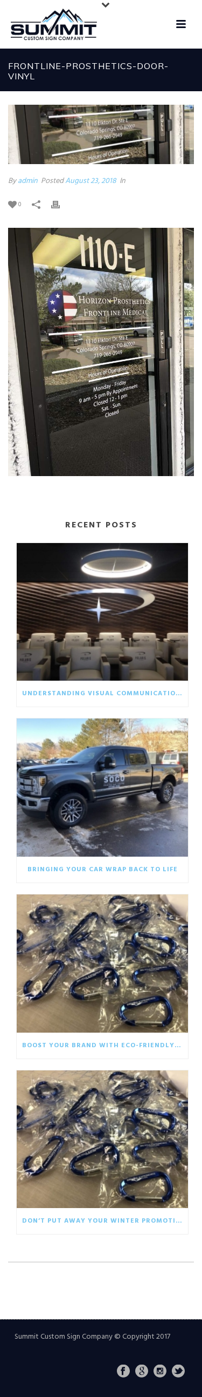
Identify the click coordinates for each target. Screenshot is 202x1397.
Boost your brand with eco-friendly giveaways (105, 1045)
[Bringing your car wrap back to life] (102, 787)
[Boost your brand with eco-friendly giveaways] (102, 963)
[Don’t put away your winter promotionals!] (102, 1139)
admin (28, 181)
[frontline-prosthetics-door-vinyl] (101, 134)
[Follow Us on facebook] (123, 1372)
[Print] (61, 204)
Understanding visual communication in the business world (105, 693)
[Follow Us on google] (141, 1372)
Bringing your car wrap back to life (102, 869)
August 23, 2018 (90, 181)
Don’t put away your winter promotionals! (105, 1221)
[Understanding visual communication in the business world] (102, 612)
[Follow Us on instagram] (160, 1372)
